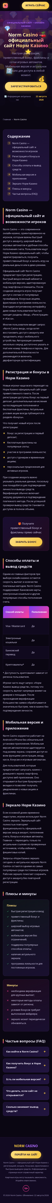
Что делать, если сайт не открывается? (21, 1093)
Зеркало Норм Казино (24, 183)
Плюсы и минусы (21, 188)
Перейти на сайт (26, 1154)
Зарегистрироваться (26, 86)
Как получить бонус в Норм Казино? (23, 1065)
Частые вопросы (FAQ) (25, 193)
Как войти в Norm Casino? (22, 1051)
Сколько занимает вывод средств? (22, 1109)
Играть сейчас (35, 5)
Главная (7, 119)
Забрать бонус (26, 542)
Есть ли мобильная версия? (23, 1079)
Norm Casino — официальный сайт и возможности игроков (25, 147)
